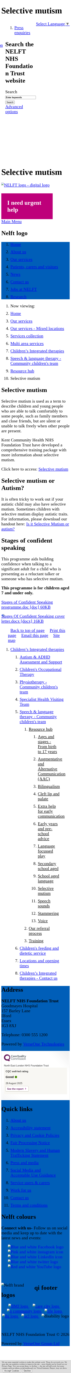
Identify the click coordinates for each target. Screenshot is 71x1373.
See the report (15, 1088)
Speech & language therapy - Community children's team (35, 361)
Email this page (34, 635)
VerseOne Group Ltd (41, 1343)
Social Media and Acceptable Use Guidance (33, 1172)
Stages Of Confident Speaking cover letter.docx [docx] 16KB (33, 619)
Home (15, 313)
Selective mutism (53, 469)
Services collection (26, 335)
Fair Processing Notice (30, 1142)
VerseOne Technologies (43, 1044)
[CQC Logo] (15, 1060)
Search (11, 91)
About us (18, 1120)
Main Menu (11, 221)
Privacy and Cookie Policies (34, 1135)
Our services (21, 321)
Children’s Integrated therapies (37, 351)
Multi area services (27, 343)
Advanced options (14, 109)
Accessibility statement (30, 1127)
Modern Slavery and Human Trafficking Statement (35, 1153)
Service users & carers (30, 1182)
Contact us (19, 1197)
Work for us (20, 1190)
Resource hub (22, 371)
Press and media (24, 1162)
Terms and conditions (29, 1205)
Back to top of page (27, 630)
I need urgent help (24, 206)
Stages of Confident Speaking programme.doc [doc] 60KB (27, 604)
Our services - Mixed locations (37, 328)
